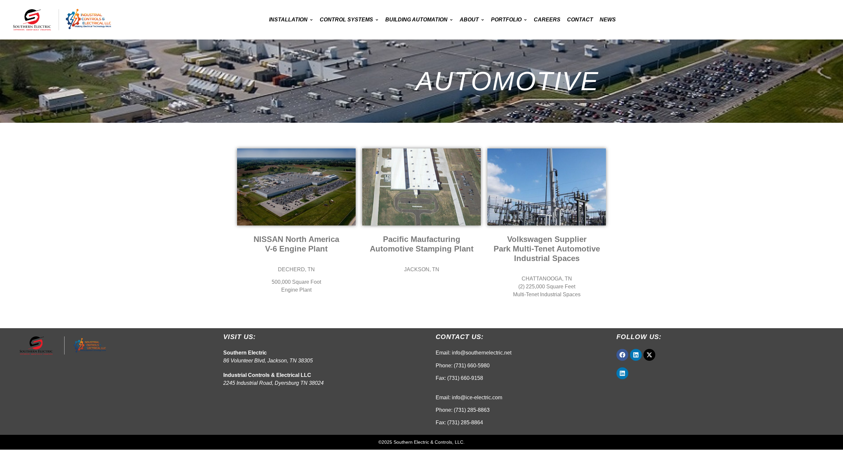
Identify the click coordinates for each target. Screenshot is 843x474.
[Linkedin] (636, 355)
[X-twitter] (649, 355)
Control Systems (346, 19)
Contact (580, 19)
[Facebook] (622, 355)
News (608, 19)
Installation (288, 19)
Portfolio (506, 19)
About (469, 19)
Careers (547, 19)
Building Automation (416, 19)
